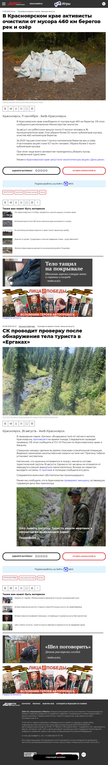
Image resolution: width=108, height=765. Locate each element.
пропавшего (40, 439)
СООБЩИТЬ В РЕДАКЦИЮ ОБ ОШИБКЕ (71, 704)
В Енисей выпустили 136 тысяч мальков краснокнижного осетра (43, 221)
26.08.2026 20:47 (10, 326)
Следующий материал (55, 757)
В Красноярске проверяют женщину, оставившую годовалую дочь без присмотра (51, 616)
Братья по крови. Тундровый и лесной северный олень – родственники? (46, 239)
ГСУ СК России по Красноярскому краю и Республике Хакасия (30, 417)
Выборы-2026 (48, 704)
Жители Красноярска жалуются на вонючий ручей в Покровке (42, 248)
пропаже (47, 470)
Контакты (26, 704)
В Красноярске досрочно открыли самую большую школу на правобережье (48, 607)
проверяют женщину (76, 480)
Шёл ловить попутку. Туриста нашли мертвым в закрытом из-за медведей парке (55, 530)
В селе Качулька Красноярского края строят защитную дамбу (42, 230)
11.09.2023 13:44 (9, 11)
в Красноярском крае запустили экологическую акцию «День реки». (64, 159)
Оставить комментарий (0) (84, 171)
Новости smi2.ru (12, 318)
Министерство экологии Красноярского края (23, 102)
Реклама (36, 704)
